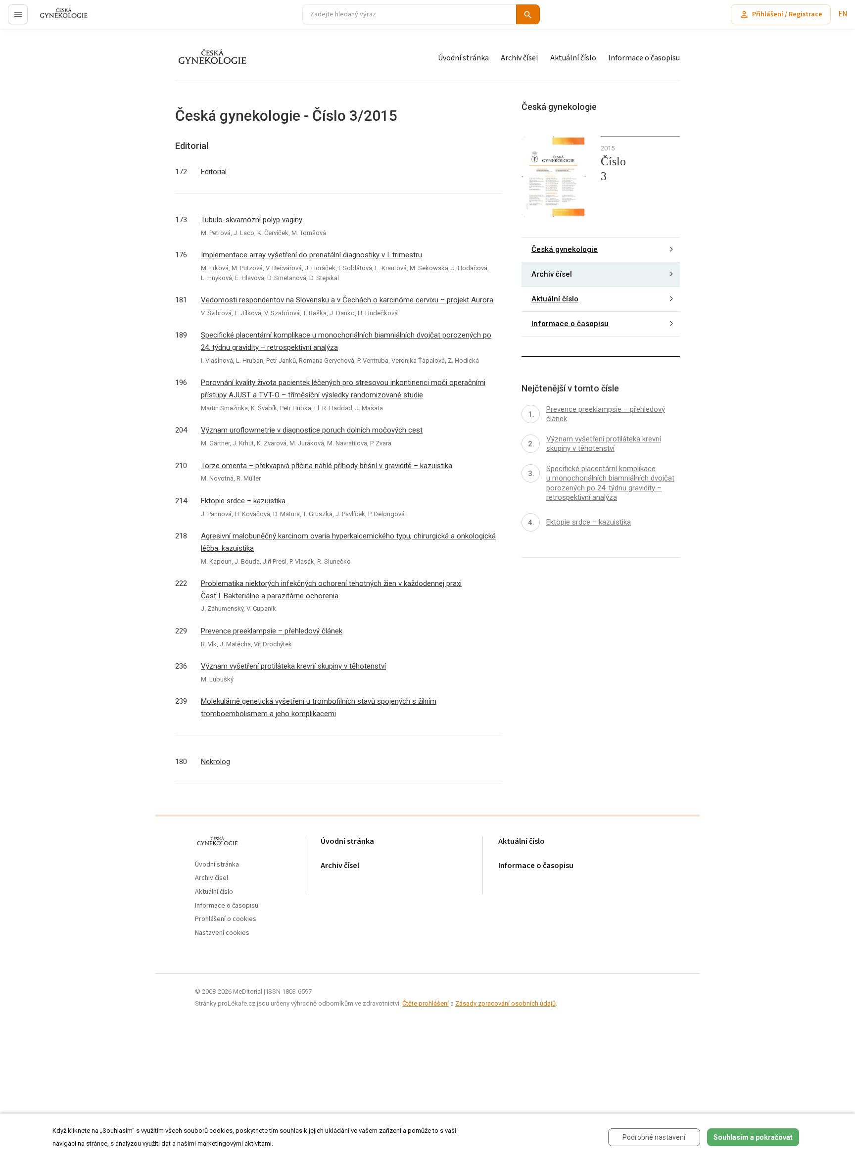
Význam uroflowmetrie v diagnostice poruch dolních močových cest (312, 430)
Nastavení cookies (222, 933)
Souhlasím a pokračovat (753, 1137)
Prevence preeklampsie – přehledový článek (271, 631)
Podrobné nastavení (653, 1137)
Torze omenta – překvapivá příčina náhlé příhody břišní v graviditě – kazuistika (326, 465)
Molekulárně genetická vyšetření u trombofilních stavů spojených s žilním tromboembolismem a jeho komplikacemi (318, 707)
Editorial (214, 171)
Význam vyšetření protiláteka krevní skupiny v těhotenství (293, 666)
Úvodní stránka (463, 57)
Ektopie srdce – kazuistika (243, 500)
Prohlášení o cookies (225, 919)
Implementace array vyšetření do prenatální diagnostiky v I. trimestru (311, 254)
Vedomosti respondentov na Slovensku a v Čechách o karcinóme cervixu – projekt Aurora (347, 299)
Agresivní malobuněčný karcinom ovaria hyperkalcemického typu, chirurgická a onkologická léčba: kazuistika (348, 542)
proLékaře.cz (58, 18)
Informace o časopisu (644, 57)
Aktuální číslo (573, 57)
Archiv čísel (519, 57)
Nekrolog (215, 761)
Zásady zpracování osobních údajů (505, 1003)
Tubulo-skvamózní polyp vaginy (251, 219)
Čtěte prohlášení (425, 1003)
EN (842, 14)
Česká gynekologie (564, 249)
